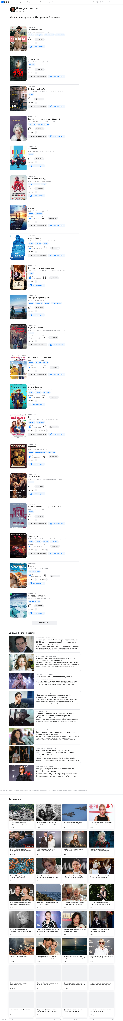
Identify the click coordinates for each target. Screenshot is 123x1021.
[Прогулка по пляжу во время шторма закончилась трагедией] (74, 950)
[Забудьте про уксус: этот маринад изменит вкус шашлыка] (21, 950)
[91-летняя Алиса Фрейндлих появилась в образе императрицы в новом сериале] (101, 923)
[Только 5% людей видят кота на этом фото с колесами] (21, 870)
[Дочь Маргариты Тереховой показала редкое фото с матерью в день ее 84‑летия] (48, 870)
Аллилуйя (32, 149)
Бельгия (59, 91)
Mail (3, 1019)
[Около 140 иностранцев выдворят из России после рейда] (21, 843)
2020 (29, 211)
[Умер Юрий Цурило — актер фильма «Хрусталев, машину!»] (48, 1004)
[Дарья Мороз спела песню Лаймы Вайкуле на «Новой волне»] (101, 950)
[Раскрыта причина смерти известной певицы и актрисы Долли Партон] (101, 843)
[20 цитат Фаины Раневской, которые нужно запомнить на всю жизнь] (21, 923)
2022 (29, 121)
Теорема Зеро (34, 536)
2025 (29, 32)
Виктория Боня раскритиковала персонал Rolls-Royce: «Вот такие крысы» (55, 770)
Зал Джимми (34, 477)
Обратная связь (116, 1019)
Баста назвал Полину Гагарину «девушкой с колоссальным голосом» (54, 678)
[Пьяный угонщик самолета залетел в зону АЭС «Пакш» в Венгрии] (74, 816)
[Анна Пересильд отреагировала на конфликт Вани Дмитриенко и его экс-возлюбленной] (21, 896)
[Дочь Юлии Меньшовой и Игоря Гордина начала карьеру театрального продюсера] (101, 870)
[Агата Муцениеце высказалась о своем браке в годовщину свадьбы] (48, 950)
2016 (29, 330)
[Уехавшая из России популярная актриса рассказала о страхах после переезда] (101, 816)
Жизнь (31, 566)
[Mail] (2, 2)
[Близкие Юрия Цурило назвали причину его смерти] (48, 977)
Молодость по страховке (39, 357)
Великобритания (40, 32)
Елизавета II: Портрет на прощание (44, 119)
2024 (29, 62)
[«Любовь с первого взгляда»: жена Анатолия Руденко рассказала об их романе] (48, 843)
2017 (29, 300)
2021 (29, 181)
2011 (29, 568)
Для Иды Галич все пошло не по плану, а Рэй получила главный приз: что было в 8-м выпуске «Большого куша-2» (55, 752)
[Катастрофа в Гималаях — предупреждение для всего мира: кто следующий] (21, 816)
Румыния (62, 538)
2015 (29, 389)
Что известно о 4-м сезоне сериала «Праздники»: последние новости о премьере (56, 659)
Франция (44, 91)
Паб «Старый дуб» (36, 89)
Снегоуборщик (35, 238)
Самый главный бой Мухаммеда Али (45, 506)
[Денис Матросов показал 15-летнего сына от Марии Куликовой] (74, 1004)
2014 (29, 449)
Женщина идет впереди (39, 298)
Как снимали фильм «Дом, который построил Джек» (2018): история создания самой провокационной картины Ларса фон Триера (57, 642)
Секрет (31, 208)
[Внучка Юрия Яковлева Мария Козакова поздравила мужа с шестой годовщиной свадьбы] (74, 870)
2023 (29, 91)
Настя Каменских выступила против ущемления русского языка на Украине (55, 733)
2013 (29, 509)
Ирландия (59, 479)
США (34, 32)
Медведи (32, 447)
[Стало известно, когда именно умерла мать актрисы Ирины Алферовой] (101, 977)
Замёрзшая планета (37, 596)
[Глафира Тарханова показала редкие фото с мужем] (74, 843)
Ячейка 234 (33, 59)
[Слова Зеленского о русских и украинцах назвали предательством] (101, 1004)
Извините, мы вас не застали (41, 268)
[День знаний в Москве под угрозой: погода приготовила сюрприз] (101, 896)
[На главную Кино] (6, 2)
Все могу (32, 417)
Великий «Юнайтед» (37, 178)
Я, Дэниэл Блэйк (35, 327)
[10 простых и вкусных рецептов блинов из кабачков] (21, 977)
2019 (29, 240)
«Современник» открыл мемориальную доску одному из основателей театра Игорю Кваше (55, 715)
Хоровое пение (35, 29)
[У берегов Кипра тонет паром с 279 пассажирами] (48, 896)
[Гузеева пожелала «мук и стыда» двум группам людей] (74, 923)
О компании (8, 1019)
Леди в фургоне (35, 387)
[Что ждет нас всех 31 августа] (21, 1004)
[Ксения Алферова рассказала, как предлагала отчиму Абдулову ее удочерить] (48, 816)
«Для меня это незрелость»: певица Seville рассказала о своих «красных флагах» (53, 696)
